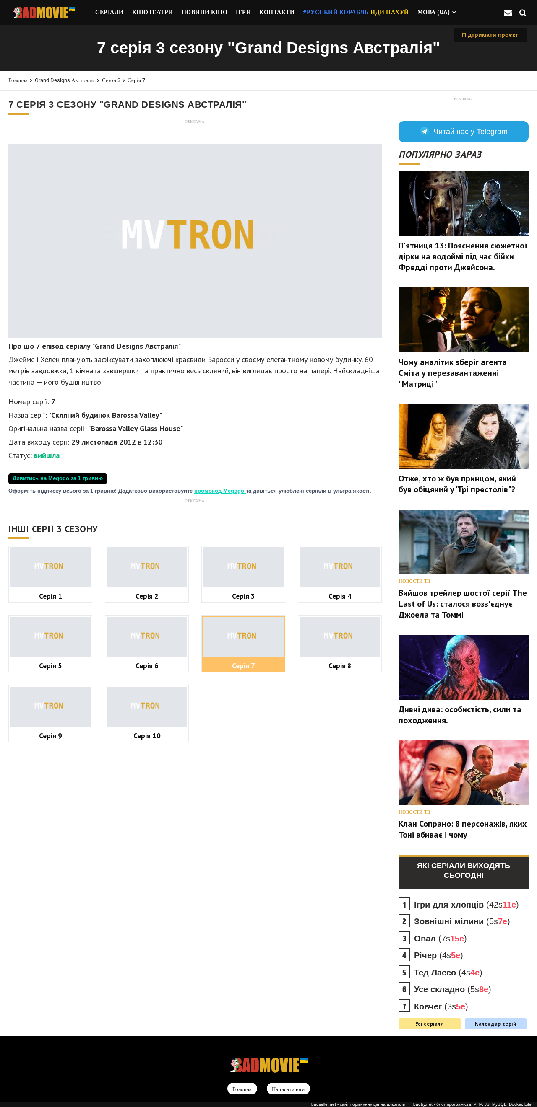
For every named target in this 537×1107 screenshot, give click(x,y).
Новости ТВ (414, 581)
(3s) (441, 1006)
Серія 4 (340, 596)
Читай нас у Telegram (470, 131)
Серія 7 (136, 80)
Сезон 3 (111, 80)
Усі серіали (429, 1023)
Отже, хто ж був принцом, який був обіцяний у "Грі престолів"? (457, 484)
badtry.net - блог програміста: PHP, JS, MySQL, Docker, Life (472, 1104)
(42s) (466, 904)
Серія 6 (147, 665)
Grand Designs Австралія (65, 80)
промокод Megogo (220, 491)
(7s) (440, 938)
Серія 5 (50, 665)
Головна (18, 80)
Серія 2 (147, 596)
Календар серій (495, 1023)
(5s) (462, 921)
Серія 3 (243, 596)
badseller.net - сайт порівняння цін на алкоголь (358, 1104)
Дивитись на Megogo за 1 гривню (58, 478)
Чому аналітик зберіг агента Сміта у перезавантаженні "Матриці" (453, 373)
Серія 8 (340, 665)
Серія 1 (50, 596)
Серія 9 (50, 735)
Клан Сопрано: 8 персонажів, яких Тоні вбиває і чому (463, 829)
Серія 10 (147, 735)
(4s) (438, 955)
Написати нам (288, 1089)
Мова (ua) (433, 12)
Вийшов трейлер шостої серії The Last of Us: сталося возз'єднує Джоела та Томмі (463, 603)
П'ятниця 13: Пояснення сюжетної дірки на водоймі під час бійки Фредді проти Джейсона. (463, 256)
